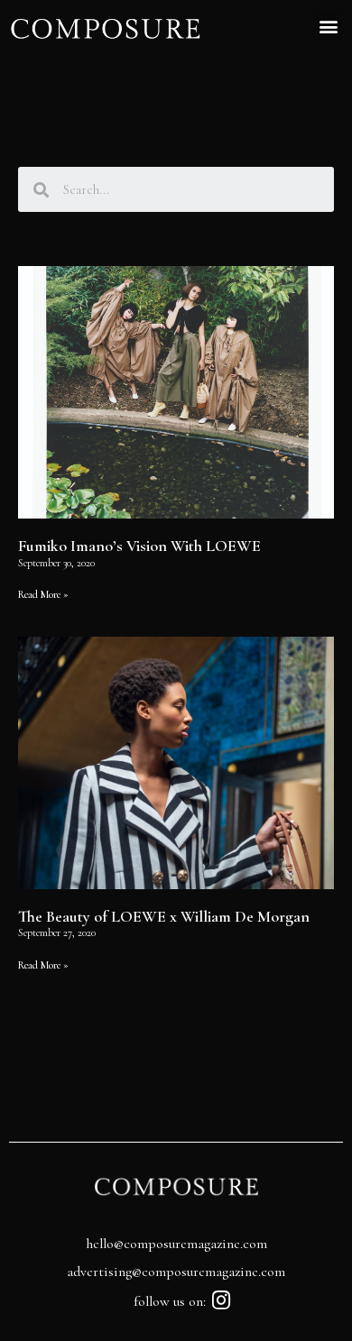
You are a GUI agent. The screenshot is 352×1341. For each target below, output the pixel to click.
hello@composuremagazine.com (176, 1244)
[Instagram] (221, 1300)
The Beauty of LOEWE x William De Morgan (164, 916)
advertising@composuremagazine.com (176, 1272)
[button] (328, 26)
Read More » (43, 594)
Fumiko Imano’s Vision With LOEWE (139, 546)
